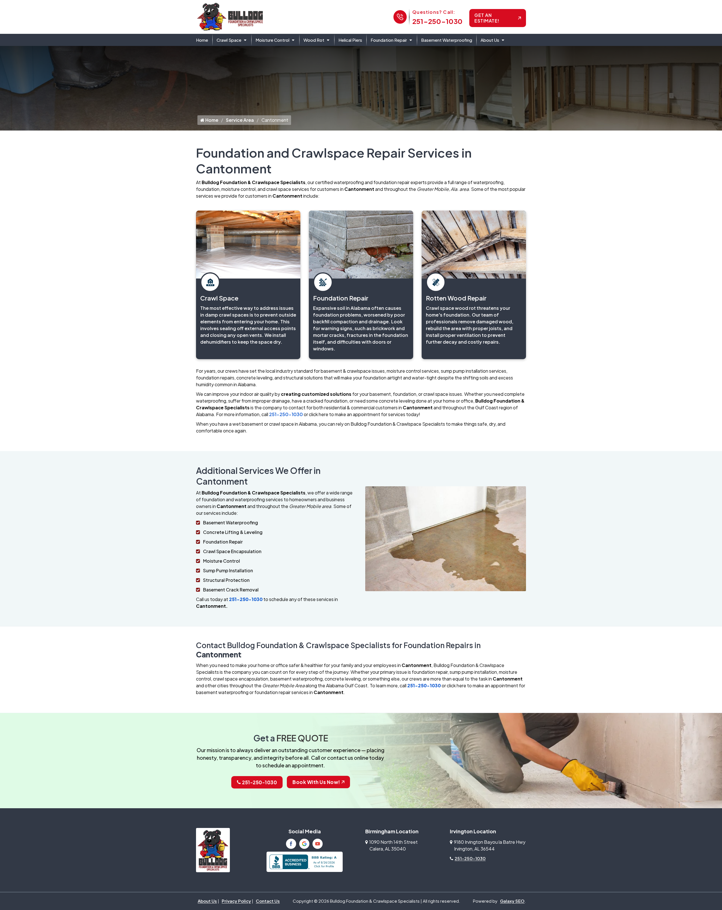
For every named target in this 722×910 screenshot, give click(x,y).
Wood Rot (313, 40)
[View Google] (304, 844)
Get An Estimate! (486, 18)
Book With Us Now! (316, 782)
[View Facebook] (291, 844)
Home (202, 40)
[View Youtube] (317, 844)
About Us (490, 40)
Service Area (240, 120)
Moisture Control (272, 40)
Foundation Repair (389, 40)
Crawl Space (229, 40)
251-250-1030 (437, 21)
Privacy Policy (236, 901)
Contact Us (268, 901)
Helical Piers (350, 40)
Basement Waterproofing (446, 40)
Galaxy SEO (512, 901)
